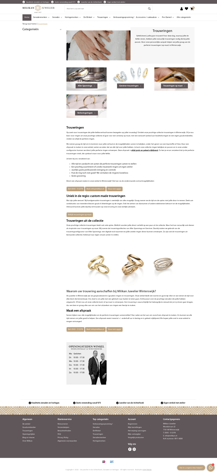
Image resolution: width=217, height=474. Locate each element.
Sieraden (96, 427)
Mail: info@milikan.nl (95, 189)
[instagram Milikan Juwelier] (134, 449)
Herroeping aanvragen (137, 431)
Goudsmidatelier (29, 427)
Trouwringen (42, 24)
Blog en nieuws (28, 438)
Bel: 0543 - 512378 (75, 189)
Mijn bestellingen (135, 427)
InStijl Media (147, 470)
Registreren (132, 424)
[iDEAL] (105, 463)
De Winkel (97, 431)
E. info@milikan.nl (170, 436)
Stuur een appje (114, 189)
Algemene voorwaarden (67, 441)
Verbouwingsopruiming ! (103, 424)
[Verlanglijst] (186, 9)
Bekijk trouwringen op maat (79, 215)
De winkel (26, 424)
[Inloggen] (181, 9)
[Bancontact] (112, 463)
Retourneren (63, 424)
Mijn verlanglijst (134, 434)
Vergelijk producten (136, 438)
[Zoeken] (149, 9)
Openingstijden (28, 434)
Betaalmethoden (64, 431)
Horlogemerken (99, 441)
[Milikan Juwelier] (38, 8)
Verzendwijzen (63, 427)
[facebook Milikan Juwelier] (130, 449)
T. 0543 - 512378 (169, 433)
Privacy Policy (63, 438)
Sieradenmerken (99, 438)
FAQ (59, 434)
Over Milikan (27, 441)
